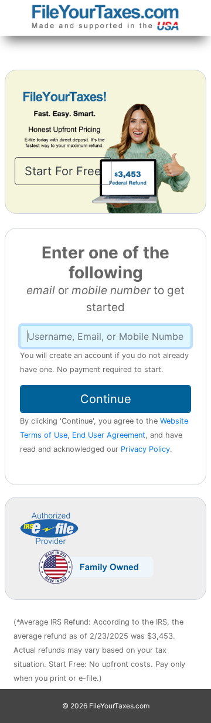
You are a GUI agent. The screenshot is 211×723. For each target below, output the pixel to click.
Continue (105, 399)
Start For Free (63, 171)
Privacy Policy (145, 449)
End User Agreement (108, 435)
